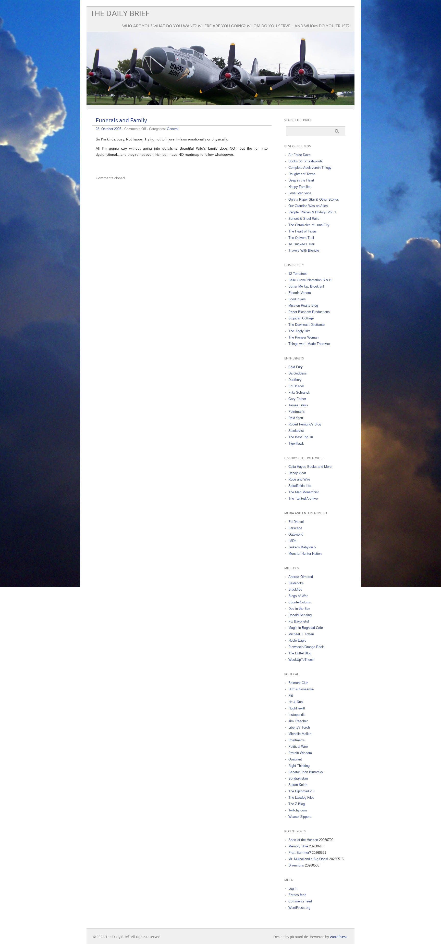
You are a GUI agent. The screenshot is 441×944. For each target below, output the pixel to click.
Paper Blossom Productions (309, 312)
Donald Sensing (300, 615)
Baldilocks (296, 583)
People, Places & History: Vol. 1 (312, 212)
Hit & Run (295, 702)
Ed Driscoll (296, 386)
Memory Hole (298, 846)
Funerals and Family (121, 121)
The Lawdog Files (301, 797)
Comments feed (300, 901)
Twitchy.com (297, 810)
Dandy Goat (297, 473)
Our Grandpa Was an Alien (308, 206)
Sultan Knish (297, 785)
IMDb (292, 541)
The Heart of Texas (302, 231)
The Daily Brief (120, 14)
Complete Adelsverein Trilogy (310, 168)
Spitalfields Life (299, 486)
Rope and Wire (299, 479)
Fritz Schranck (299, 392)
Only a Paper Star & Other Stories (313, 199)
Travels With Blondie (303, 250)
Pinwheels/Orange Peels (306, 647)
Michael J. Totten (301, 634)
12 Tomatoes (298, 274)
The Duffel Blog (299, 653)
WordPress (338, 937)
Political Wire (298, 746)
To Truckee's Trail (301, 244)
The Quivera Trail (301, 238)
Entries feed (297, 895)
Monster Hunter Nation (305, 553)
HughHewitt (296, 708)
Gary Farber (297, 399)
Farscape (295, 528)
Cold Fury (295, 367)
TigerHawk (296, 443)
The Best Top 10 (300, 437)
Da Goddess (297, 373)
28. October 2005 (108, 129)
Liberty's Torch (299, 727)
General (172, 129)
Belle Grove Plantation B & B (310, 280)
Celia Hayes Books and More (310, 467)
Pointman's (296, 411)
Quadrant (295, 759)
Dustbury (295, 380)
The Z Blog (296, 804)
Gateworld (295, 534)
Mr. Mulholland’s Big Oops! (308, 859)
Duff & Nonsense (301, 689)
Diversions (296, 865)
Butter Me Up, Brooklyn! (306, 286)
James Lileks (298, 405)
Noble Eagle (297, 640)
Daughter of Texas (301, 174)
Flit (290, 695)
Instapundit (296, 715)
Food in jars (297, 299)
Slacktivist (296, 431)
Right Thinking (299, 766)
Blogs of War (298, 596)
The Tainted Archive (303, 498)
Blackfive (295, 589)
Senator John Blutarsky (305, 772)
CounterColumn (299, 602)
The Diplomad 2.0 (301, 791)
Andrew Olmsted (300, 577)
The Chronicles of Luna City (308, 225)
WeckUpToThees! (301, 660)
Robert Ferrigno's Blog (304, 424)
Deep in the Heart (301, 180)
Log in (292, 888)
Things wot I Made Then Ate (309, 344)
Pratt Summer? (299, 853)
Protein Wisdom (300, 753)
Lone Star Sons (299, 193)
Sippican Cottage (301, 318)
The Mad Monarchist (303, 492)
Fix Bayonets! (298, 621)
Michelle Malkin (299, 734)
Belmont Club (298, 683)
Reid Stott (295, 418)
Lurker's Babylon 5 (302, 547)
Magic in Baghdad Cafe (305, 628)
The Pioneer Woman (303, 337)
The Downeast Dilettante (306, 325)
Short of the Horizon (303, 840)
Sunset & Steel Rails (303, 219)
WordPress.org (299, 908)
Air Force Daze (299, 155)
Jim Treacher (298, 721)
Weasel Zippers (299, 817)
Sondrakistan (298, 778)
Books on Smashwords (305, 161)
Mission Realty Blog (303, 305)
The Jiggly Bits (299, 331)
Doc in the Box (299, 609)
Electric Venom (299, 293)
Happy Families (299, 187)
